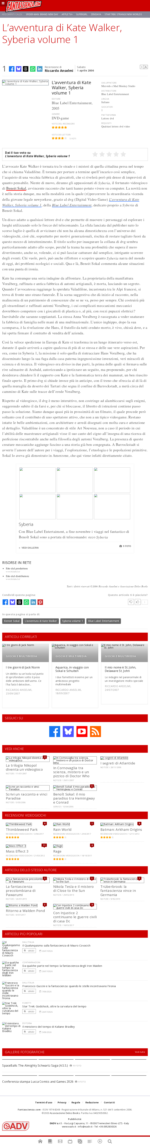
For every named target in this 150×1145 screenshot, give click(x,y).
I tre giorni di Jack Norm (23, 667)
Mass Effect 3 (17, 851)
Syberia (26, 524)
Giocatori (107, 107)
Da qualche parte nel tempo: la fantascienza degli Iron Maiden (62, 966)
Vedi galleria (30, 548)
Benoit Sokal (16, 188)
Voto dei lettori (61, 135)
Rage (57, 851)
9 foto (127, 546)
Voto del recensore (63, 124)
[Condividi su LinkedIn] (40, 69)
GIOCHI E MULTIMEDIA (21, 656)
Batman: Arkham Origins (121, 829)
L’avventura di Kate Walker (41, 621)
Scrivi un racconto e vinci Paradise (26, 796)
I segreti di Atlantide (117, 763)
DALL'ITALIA (28, 942)
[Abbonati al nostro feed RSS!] (95, 731)
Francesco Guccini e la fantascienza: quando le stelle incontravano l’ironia (69, 986)
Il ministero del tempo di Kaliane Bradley (48, 1026)
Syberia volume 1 (72, 621)
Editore (56, 99)
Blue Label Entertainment (71, 205)
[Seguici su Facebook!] (54, 731)
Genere (56, 114)
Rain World (62, 829)
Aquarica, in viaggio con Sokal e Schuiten (72, 669)
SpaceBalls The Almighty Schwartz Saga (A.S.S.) (35, 1065)
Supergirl (81, 14)
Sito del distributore (17, 576)
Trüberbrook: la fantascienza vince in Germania (118, 890)
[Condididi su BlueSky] (19, 69)
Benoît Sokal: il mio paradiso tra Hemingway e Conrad (74, 798)
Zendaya (96, 14)
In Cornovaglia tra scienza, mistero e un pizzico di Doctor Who (71, 772)
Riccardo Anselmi (59, 70)
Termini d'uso (43, 1102)
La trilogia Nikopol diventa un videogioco (24, 767)
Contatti (109, 1102)
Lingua (105, 99)
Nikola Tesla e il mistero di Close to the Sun (73, 888)
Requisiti (106, 123)
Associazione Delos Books (65, 1113)
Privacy (62, 1102)
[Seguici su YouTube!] (82, 731)
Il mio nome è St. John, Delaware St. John (120, 669)
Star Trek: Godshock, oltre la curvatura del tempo (54, 1006)
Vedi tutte (140, 1051)
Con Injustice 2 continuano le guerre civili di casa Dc (75, 916)
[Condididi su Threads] (25, 69)
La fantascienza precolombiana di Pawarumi (20, 890)
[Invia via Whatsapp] (33, 69)
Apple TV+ (67, 14)
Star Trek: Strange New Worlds (123, 14)
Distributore (109, 91)
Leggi (30, 950)
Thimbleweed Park (22, 829)
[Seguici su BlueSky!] (68, 731)
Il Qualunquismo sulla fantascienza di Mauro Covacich (56, 945)
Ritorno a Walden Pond (25, 910)
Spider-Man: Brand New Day (42, 14)
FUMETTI (26, 1003)
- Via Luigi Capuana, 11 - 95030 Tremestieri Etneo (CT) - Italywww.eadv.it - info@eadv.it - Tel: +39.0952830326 (89, 1125)
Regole (76, 1102)
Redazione (92, 1102)
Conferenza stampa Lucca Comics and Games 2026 (37, 1082)
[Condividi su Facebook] (12, 69)
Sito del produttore (17, 568)
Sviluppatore (109, 83)
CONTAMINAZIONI (31, 962)
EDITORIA (27, 1023)
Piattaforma (108, 115)
